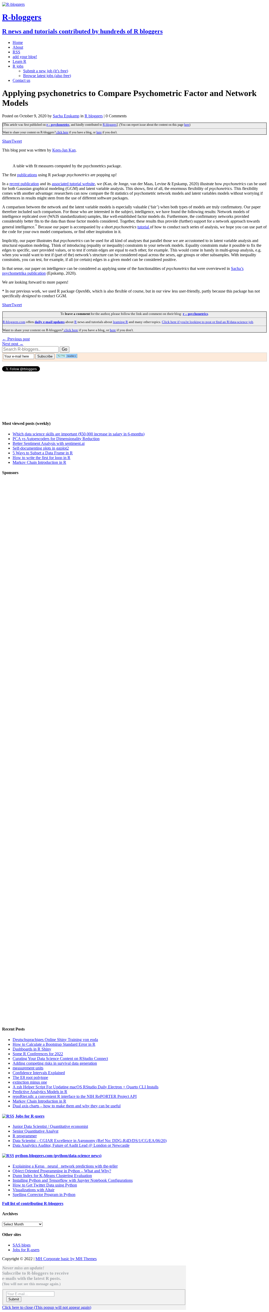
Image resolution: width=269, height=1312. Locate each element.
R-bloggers (110, 125)
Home (18, 42)
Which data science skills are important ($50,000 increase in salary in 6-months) (78, 434)
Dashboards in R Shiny (32, 1049)
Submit (13, 1299)
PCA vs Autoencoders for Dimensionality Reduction (56, 438)
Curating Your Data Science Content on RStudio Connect (60, 1058)
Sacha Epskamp (66, 116)
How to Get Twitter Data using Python (45, 1185)
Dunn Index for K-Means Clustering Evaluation (52, 1175)
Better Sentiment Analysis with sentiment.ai (49, 443)
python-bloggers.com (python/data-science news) (58, 1155)
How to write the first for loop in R (41, 457)
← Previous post (16, 339)
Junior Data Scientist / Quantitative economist (50, 1126)
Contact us (21, 80)
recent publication (24, 184)
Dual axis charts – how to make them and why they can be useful (67, 1106)
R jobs (18, 66)
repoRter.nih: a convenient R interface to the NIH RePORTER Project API (75, 1096)
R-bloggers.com (14, 322)
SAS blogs (21, 1245)
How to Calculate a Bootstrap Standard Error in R (54, 1044)
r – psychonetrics (57, 125)
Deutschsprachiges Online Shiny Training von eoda (55, 1039)
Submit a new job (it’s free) (45, 71)
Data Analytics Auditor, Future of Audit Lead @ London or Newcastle (71, 1145)
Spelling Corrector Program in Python (44, 1194)
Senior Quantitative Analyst (35, 1131)
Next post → (12, 343)
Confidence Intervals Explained (39, 1072)
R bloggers (94, 116)
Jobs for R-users (29, 1116)
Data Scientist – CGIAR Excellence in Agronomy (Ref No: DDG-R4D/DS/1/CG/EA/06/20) (90, 1140)
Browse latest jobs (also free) (47, 75)
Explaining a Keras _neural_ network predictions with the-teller (65, 1166)
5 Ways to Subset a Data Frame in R (43, 453)
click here (62, 132)
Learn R (19, 61)
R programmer (25, 1136)
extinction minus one (30, 1082)
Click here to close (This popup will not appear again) (46, 1307)
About (18, 47)
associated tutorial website (73, 184)
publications (27, 175)
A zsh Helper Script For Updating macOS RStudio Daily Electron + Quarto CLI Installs (85, 1087)
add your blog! (25, 56)
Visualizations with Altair (33, 1190)
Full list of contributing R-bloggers (32, 1203)
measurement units (28, 1068)
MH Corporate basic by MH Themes (66, 1258)
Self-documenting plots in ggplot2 (41, 448)
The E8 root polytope (30, 1077)
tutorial (143, 227)
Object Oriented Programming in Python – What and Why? (62, 1171)
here (186, 125)
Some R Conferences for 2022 (38, 1054)
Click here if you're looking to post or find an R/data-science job (207, 322)
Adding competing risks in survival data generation (55, 1063)
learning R (120, 322)
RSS (16, 52)
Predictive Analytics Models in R (40, 1091)
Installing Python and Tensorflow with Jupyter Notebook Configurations (73, 1180)
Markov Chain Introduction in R (39, 462)
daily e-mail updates (50, 322)
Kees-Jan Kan (64, 150)
